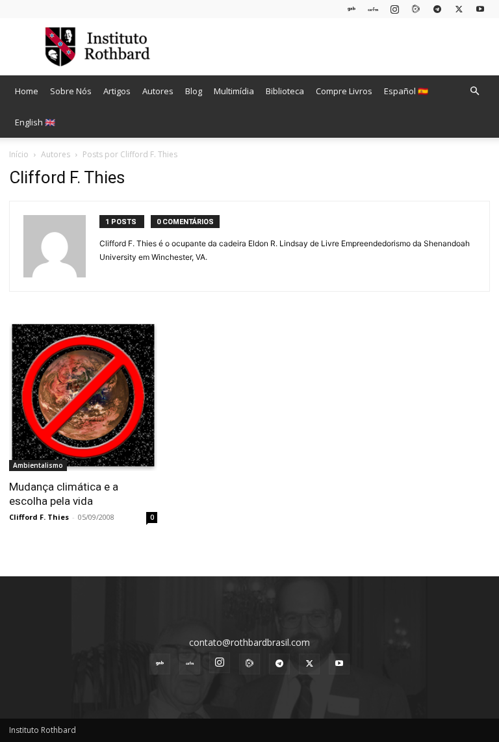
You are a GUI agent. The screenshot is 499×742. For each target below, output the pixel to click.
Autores (157, 91)
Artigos (117, 91)
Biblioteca (285, 91)
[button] (474, 91)
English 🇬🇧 (35, 122)
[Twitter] (458, 9)
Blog (193, 91)
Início (19, 154)
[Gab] (351, 9)
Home (26, 91)
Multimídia (234, 91)
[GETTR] (373, 9)
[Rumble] (416, 9)
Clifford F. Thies (39, 517)
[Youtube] (480, 9)
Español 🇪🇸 (406, 91)
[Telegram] (437, 9)
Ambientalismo (38, 465)
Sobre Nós (71, 91)
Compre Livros (344, 91)
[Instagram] (394, 9)
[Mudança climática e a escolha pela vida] (83, 397)
